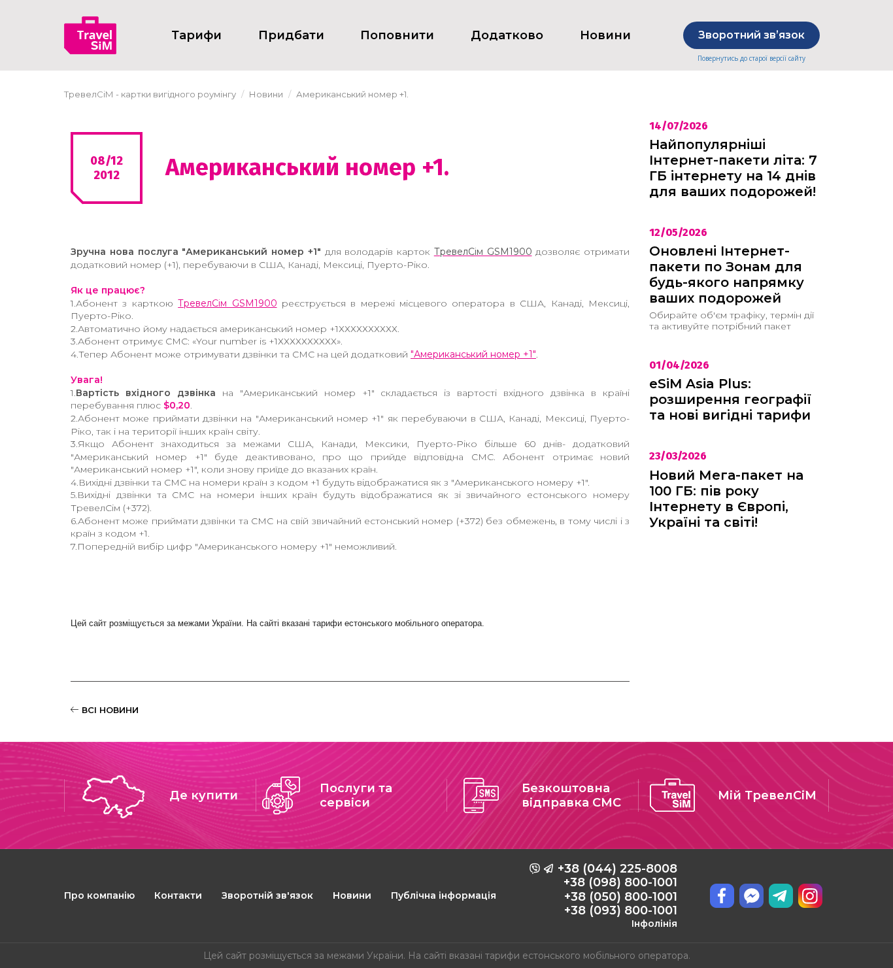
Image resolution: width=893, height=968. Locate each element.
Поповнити (397, 35)
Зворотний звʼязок (751, 35)
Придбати (291, 35)
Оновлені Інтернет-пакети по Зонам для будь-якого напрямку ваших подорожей (726, 274)
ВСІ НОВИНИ (109, 710)
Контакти (178, 895)
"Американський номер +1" (473, 354)
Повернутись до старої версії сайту (751, 58)
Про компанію (99, 895)
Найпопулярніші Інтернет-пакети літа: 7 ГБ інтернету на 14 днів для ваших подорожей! (733, 168)
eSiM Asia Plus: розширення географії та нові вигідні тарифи (730, 399)
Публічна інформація (443, 895)
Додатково (507, 35)
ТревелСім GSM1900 (227, 303)
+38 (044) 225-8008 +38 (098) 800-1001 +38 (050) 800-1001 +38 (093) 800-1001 (617, 895)
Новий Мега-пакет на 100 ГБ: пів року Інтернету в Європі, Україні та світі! (726, 498)
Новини (352, 895)
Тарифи (196, 35)
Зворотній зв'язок (267, 895)
